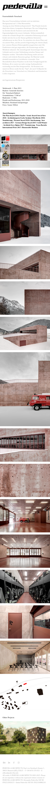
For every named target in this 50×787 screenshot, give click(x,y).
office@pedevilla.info (10, 773)
